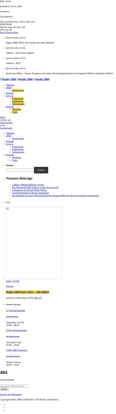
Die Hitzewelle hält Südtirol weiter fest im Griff (35, 187)
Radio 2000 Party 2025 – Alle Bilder (27, 292)
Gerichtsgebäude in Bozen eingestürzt (30, 193)
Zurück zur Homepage (11, 394)
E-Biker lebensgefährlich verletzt (28, 185)
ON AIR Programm (13, 356)
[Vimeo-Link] (24, 79)
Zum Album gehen (9, 32)
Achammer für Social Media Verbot (29, 190)
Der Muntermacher (12, 336)
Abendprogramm (12, 317)
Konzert (10, 286)
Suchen (10, 165)
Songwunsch (6, 122)
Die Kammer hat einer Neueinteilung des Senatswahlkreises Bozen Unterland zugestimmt (55, 195)
